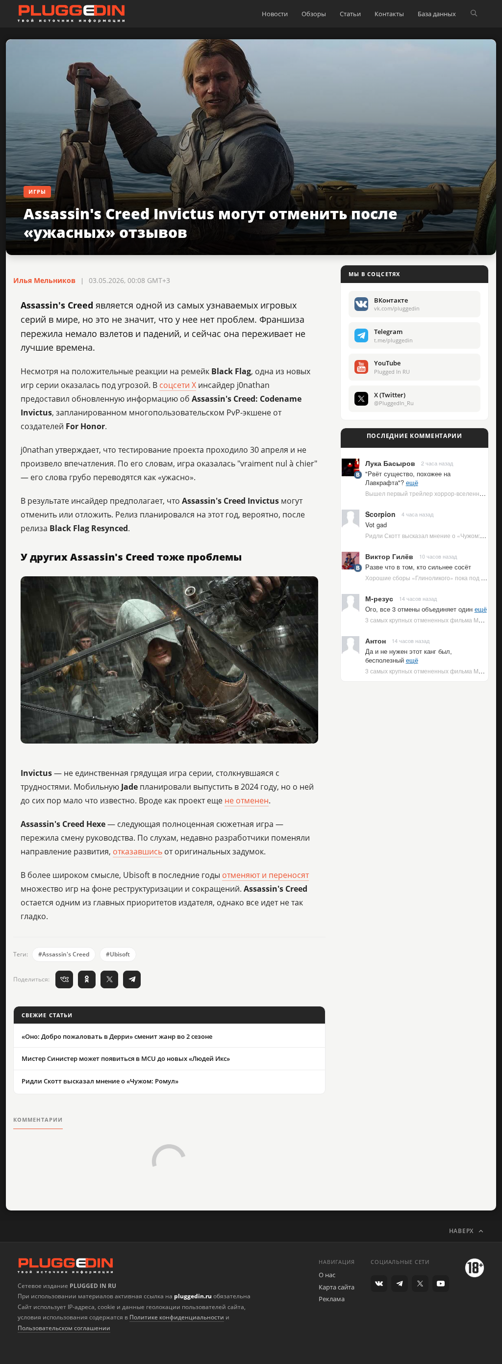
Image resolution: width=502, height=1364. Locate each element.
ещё (412, 482)
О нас (327, 1274)
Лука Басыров (390, 463)
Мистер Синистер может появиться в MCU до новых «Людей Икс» (126, 1058)
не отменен (247, 800)
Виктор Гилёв (389, 556)
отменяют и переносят (265, 875)
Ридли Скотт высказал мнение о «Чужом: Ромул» (100, 1081)
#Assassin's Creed (63, 954)
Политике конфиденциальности (176, 1317)
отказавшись (137, 851)
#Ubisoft (118, 954)
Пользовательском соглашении (64, 1328)
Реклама (332, 1298)
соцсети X (177, 385)
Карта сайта (336, 1287)
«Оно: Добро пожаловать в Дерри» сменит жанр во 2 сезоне (117, 1036)
